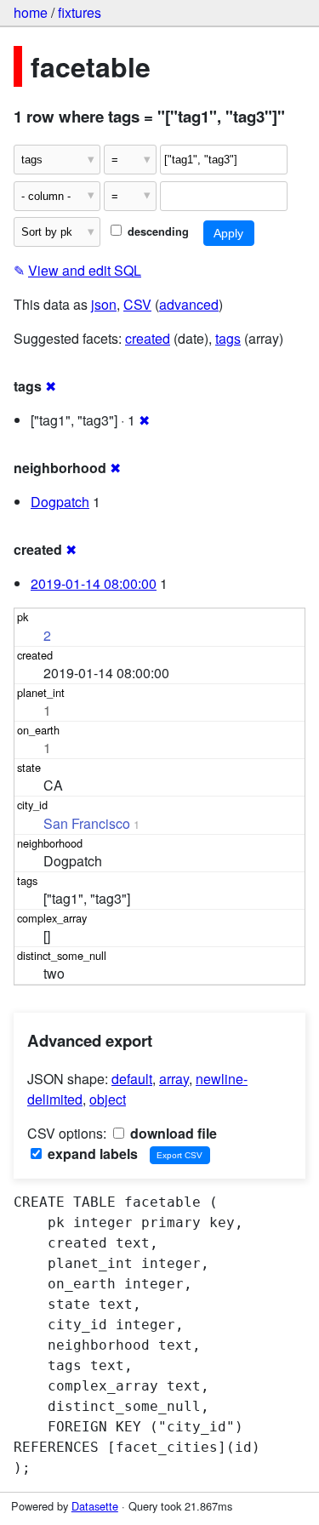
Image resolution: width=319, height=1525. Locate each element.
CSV (137, 304)
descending (156, 231)
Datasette (94, 1506)
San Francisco (86, 823)
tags (228, 338)
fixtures (79, 12)
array (174, 1078)
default (131, 1078)
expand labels (91, 1153)
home (31, 12)
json (104, 304)
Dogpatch (60, 501)
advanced (189, 304)
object (107, 1099)
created (147, 338)
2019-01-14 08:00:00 (94, 583)
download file (172, 1133)
